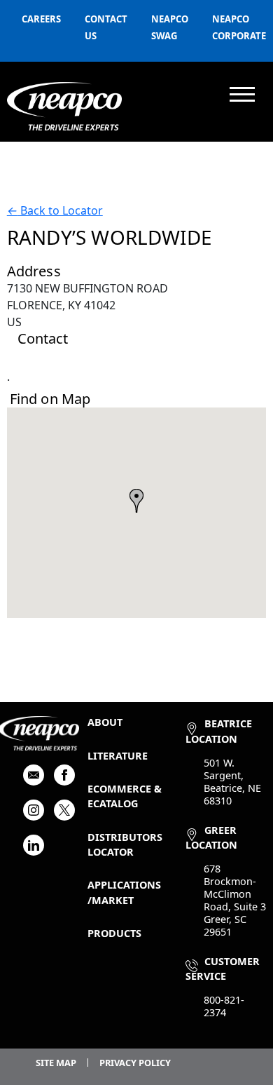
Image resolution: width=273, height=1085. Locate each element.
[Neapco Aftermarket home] (64, 106)
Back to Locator (55, 210)
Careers (41, 19)
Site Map (56, 1062)
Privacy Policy (135, 1062)
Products (114, 933)
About (105, 722)
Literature (118, 755)
